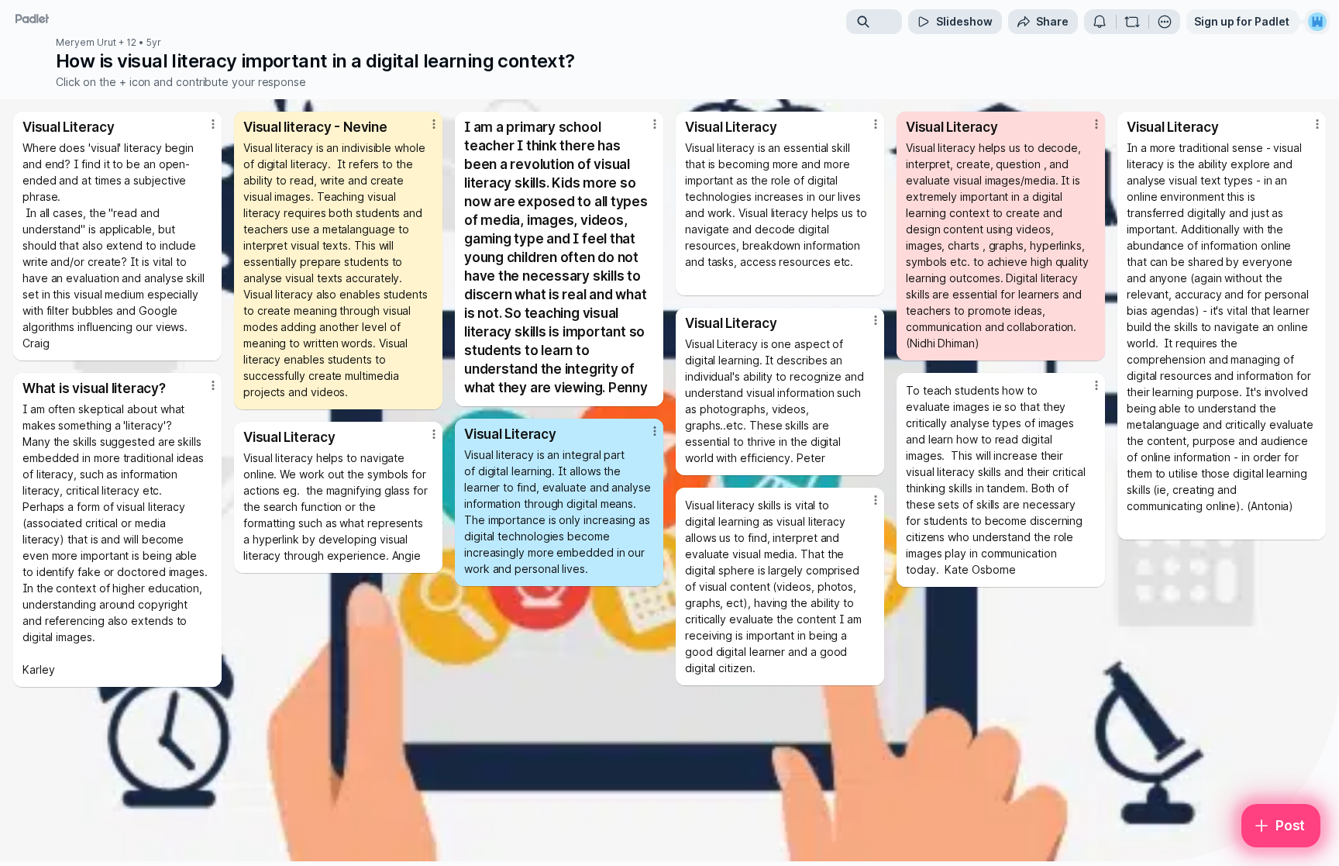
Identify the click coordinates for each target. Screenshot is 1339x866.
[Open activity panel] (1099, 21)
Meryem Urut (86, 42)
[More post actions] (213, 124)
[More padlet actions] (1164, 21)
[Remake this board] (1132, 21)
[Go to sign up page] (1317, 21)
